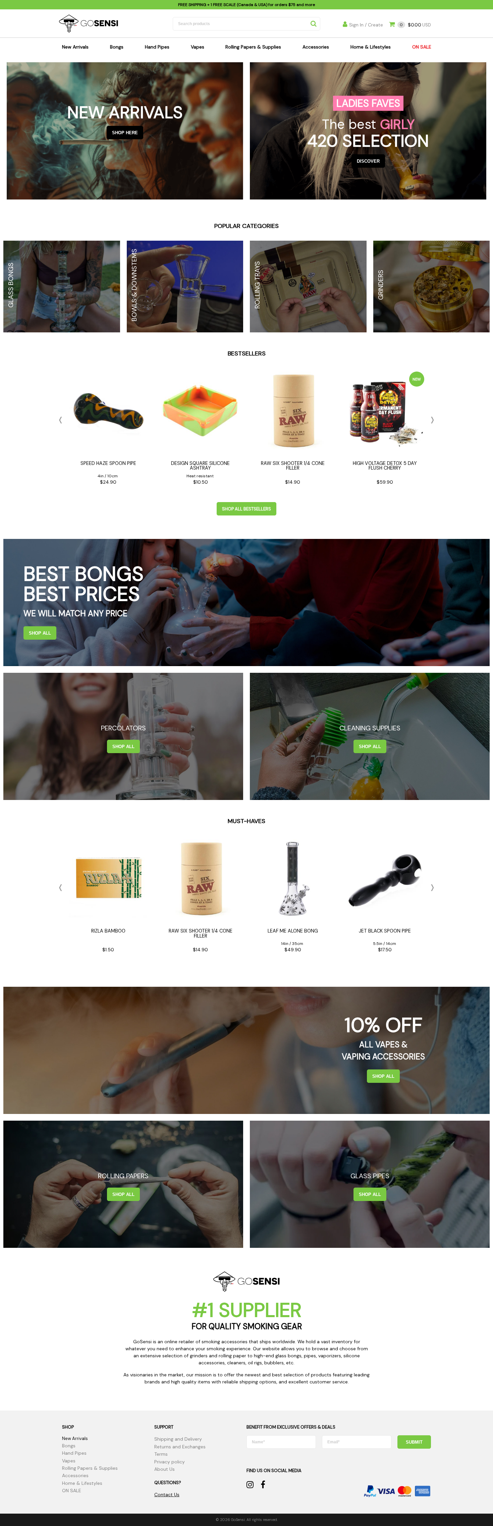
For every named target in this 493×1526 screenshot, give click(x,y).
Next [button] (431, 420)
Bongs (116, 47)
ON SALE (421, 47)
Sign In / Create (366, 25)
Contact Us (166, 1495)
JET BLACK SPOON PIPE (385, 931)
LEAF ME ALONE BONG (293, 931)
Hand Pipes (157, 47)
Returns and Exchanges (180, 1447)
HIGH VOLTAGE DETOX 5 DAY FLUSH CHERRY (385, 465)
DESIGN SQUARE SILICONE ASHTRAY (200, 465)
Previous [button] (62, 420)
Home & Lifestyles (370, 47)
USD (415, 25)
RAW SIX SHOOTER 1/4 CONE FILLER (293, 465)
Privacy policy (169, 1462)
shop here (125, 132)
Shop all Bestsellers (246, 509)
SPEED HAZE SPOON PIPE (108, 463)
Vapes (197, 47)
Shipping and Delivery (178, 1439)
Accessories (316, 47)
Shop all (40, 633)
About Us (164, 1469)
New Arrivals (75, 47)
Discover (368, 161)
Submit (414, 1442)
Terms (161, 1454)
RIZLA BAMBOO (108, 931)
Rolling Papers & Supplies (253, 47)
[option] (108, 430)
